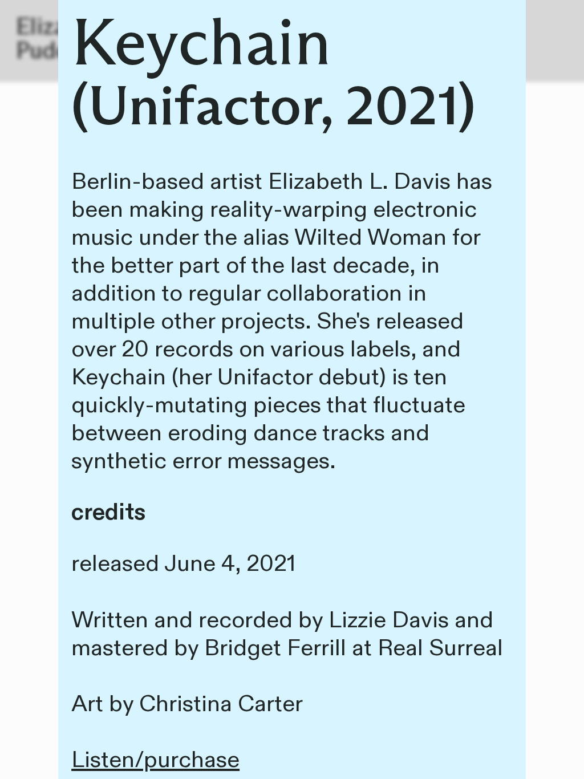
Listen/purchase (155, 760)
